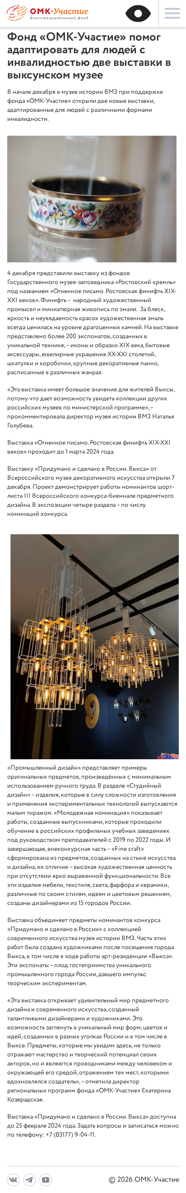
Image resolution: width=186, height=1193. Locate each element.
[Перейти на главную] (47, 19)
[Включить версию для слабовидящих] (138, 13)
